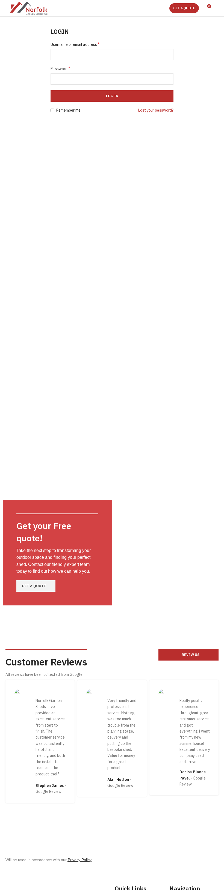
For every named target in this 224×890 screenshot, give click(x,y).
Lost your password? (155, 110)
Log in (112, 96)
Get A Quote (184, 8)
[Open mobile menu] (218, 8)
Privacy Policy (80, 860)
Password (60, 68)
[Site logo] (28, 7)
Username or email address (75, 44)
